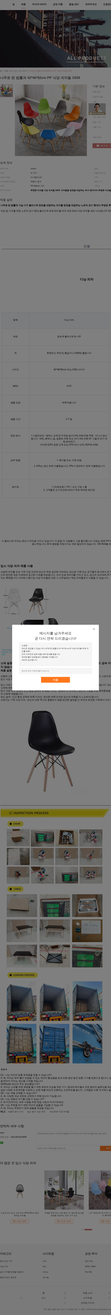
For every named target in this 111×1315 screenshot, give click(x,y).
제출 (55, 679)
